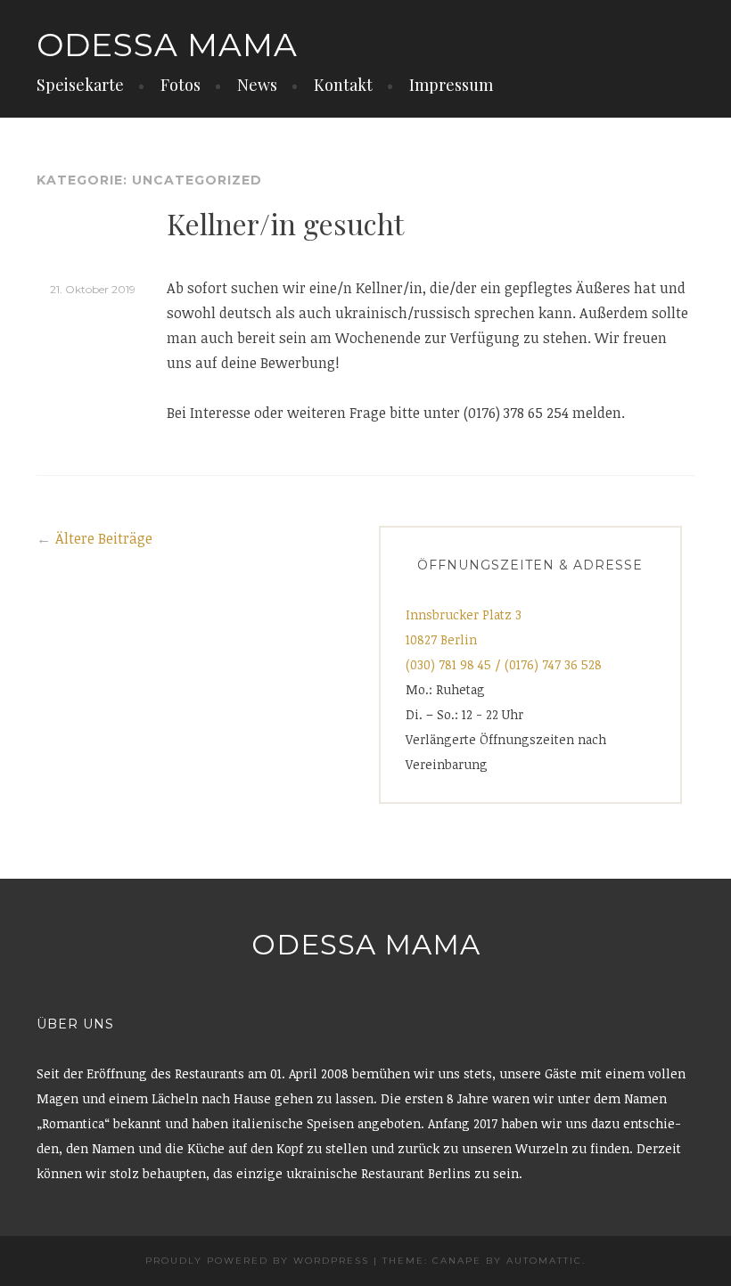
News (257, 85)
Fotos (180, 85)
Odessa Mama (167, 44)
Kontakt (343, 85)
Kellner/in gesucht (285, 223)
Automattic (544, 1260)
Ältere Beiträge (103, 538)
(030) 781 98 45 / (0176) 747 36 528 (504, 664)
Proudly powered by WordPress (257, 1260)
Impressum (451, 85)
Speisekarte (80, 85)
